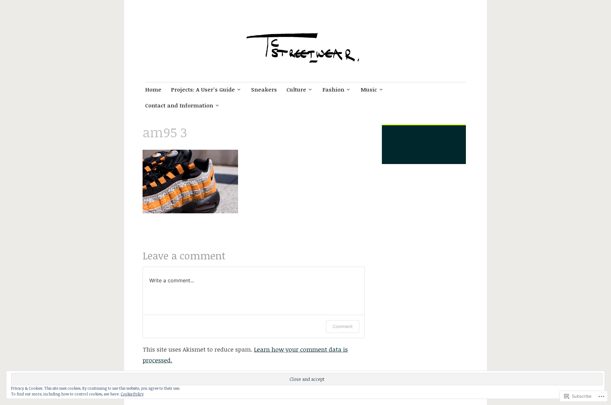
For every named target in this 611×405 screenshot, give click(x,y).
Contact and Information (179, 105)
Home (153, 89)
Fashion (333, 89)
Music (369, 89)
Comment (343, 326)
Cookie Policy (132, 393)
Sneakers (264, 89)
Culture (296, 89)
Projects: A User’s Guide (203, 89)
